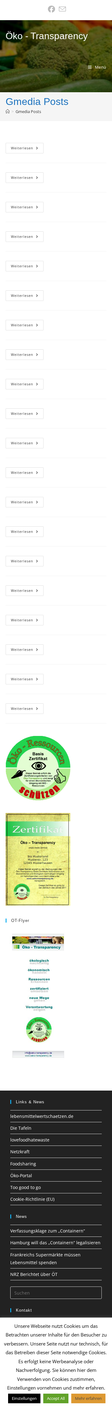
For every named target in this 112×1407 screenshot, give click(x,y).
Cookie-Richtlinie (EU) (32, 1199)
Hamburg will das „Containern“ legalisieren (55, 1243)
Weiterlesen (27, 149)
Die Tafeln (20, 1128)
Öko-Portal (21, 1175)
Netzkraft (20, 1152)
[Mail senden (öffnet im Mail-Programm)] (61, 9)
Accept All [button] (56, 1398)
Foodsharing (23, 1164)
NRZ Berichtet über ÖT (34, 1274)
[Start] (8, 111)
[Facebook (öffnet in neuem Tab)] (51, 9)
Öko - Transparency (47, 36)
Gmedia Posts (28, 111)
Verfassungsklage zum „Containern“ (47, 1231)
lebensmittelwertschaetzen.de (41, 1116)
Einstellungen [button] (24, 1398)
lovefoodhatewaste (29, 1140)
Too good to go (25, 1187)
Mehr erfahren (88, 1398)
